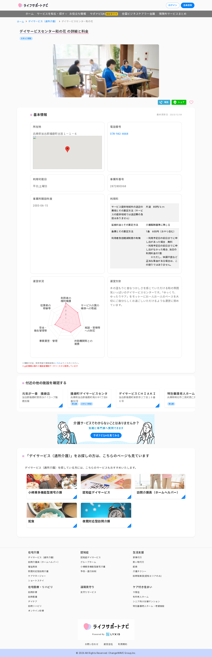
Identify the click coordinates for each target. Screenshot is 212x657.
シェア (181, 102)
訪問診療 (32, 592)
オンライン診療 (36, 611)
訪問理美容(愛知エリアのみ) (147, 576)
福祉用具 (32, 566)
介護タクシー (139, 571)
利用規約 (122, 644)
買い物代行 (138, 562)
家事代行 (137, 557)
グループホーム (88, 562)
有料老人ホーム (141, 597)
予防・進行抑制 (88, 571)
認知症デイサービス (90, 557)
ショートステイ (36, 580)
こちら (58, 363)
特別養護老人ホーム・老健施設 (148, 606)
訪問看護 (32, 597)
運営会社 (108, 644)
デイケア (32, 601)
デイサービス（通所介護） (41, 557)
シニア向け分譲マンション (146, 601)
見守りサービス (88, 592)
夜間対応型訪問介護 (38, 571)
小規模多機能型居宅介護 (92, 566)
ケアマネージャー (37, 576)
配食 (135, 566)
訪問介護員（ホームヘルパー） (44, 562)
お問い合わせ (92, 644)
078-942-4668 (119, 133)
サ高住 (136, 592)
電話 (166, 102)
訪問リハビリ (35, 606)
